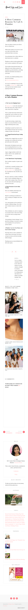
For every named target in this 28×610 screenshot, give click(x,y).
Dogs (20, 514)
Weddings (13, 525)
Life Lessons (15, 517)
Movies (12, 520)
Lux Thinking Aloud (15, 519)
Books (9, 514)
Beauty (6, 514)
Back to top (21, 607)
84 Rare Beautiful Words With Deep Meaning (15, 559)
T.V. (14, 524)
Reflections (10, 522)
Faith (22, 514)
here (19, 385)
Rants (6, 522)
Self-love (19, 522)
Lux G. (17, 258)
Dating (17, 514)
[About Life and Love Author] (16, 455)
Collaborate (16, 471)
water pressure (8, 192)
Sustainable (10, 524)
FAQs (16, 474)
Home (10, 517)
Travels (17, 524)
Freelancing (19, 515)
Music (15, 520)
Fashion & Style (8, 515)
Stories (6, 524)
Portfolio (19, 520)
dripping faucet (9, 105)
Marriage (22, 519)
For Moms (14, 515)
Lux (15, 459)
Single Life (23, 522)
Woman (16, 525)
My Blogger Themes (11, 604)
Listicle (19, 517)
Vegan (20, 524)
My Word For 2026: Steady (11, 493)
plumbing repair (13, 85)
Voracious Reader (18, 462)
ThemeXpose (5, 605)
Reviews (15, 522)
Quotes (22, 520)
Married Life (8, 520)
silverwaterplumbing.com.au (12, 80)
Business (13, 514)
